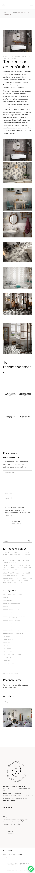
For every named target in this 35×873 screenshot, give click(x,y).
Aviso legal (8, 850)
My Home (6, 667)
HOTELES (6, 642)
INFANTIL (6, 645)
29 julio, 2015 (8, 56)
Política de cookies (11, 858)
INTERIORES (26, 56)
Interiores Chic (12, 58)
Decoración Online (11, 630)
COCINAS (6, 607)
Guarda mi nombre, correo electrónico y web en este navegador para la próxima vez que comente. (18, 511)
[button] (31, 869)
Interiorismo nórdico (12, 654)
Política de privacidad (12, 854)
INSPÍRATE (13, 13)
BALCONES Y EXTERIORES (12, 594)
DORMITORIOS (8, 639)
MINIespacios (8, 664)
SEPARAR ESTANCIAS (11, 673)
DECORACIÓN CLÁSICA (11, 613)
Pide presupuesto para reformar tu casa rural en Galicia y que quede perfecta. (17, 560)
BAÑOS (5, 597)
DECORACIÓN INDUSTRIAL (13, 621)
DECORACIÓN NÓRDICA (11, 627)
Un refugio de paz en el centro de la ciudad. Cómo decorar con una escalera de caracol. (17, 567)
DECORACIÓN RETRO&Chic (13, 633)
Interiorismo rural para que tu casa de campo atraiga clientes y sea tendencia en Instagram (17, 574)
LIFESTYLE (7, 657)
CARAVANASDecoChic (11, 603)
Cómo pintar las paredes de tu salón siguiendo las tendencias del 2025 (16, 554)
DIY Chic (6, 636)
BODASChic (7, 600)
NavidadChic (8, 670)
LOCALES (6, 660)
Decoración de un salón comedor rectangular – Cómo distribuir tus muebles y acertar (17, 580)
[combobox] (17, 702)
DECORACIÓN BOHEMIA (12, 610)
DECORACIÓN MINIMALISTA (13, 624)
